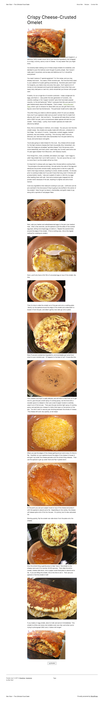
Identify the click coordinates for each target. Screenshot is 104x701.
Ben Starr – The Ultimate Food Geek (17, 4)
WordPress (94, 696)
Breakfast (22, 678)
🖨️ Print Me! (52, 663)
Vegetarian (29, 678)
